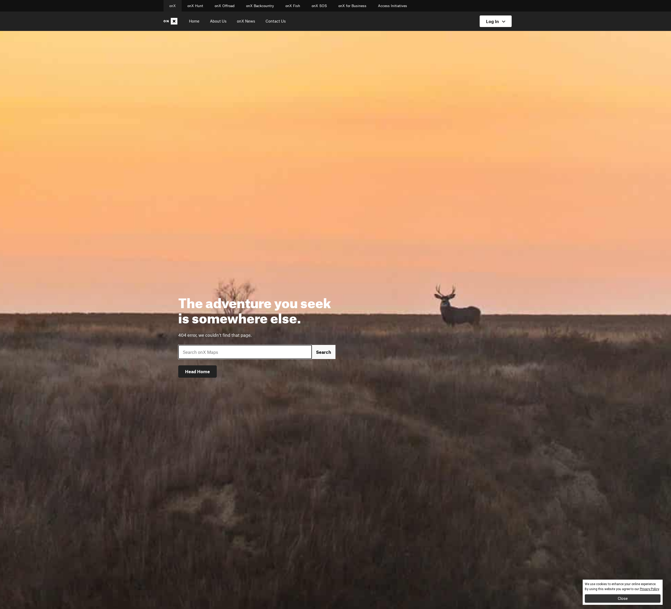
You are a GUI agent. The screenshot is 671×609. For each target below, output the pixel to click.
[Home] (171, 21)
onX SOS (319, 6)
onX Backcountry (260, 6)
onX (172, 6)
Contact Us (276, 21)
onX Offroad (225, 6)
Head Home (197, 371)
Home (194, 21)
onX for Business (352, 6)
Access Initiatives (392, 6)
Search (323, 352)
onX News (246, 21)
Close (623, 598)
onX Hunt (195, 6)
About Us (218, 21)
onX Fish (292, 6)
